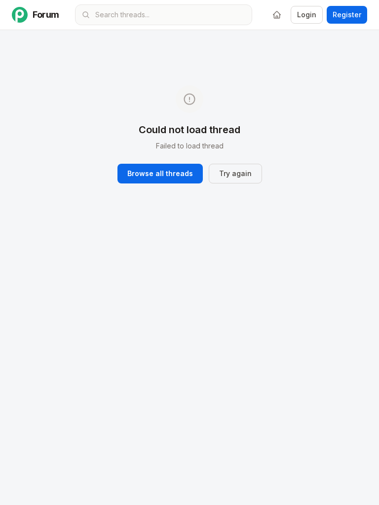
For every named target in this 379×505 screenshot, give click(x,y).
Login (306, 14)
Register (347, 14)
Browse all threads (160, 173)
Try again (235, 173)
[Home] (277, 15)
